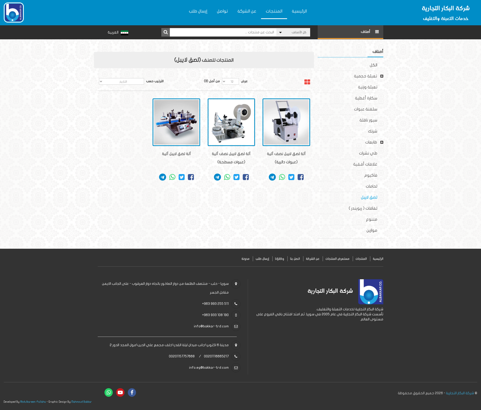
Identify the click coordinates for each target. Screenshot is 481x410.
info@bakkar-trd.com (211, 326)
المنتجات (274, 11)
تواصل (222, 11)
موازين (375, 230)
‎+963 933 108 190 (215, 315)
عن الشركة (246, 11)
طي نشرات (371, 153)
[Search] (165, 32)
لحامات (374, 186)
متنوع (374, 219)
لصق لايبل (372, 197)
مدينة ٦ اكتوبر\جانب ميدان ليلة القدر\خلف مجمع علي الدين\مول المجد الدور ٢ (169, 345)
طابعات (371, 142)
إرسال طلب (198, 11)
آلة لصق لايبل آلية (176, 154)
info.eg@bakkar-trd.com (209, 367)
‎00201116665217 (216, 356)
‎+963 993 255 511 (215, 304)
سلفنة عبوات (368, 109)
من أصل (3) (212, 81)
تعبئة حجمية (365, 76)
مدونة (246, 258)
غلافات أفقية (368, 164)
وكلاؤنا (279, 258)
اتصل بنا (295, 258)
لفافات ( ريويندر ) (366, 208)
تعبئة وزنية (370, 87)
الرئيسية (299, 11)
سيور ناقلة (371, 120)
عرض (244, 81)
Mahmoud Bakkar (81, 401)
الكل (376, 65)
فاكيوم (373, 175)
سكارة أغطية (369, 98)
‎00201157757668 (182, 356)
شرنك (375, 131)
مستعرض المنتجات (337, 258)
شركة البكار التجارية (460, 393)
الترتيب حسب (155, 81)
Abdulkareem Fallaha (33, 401)
